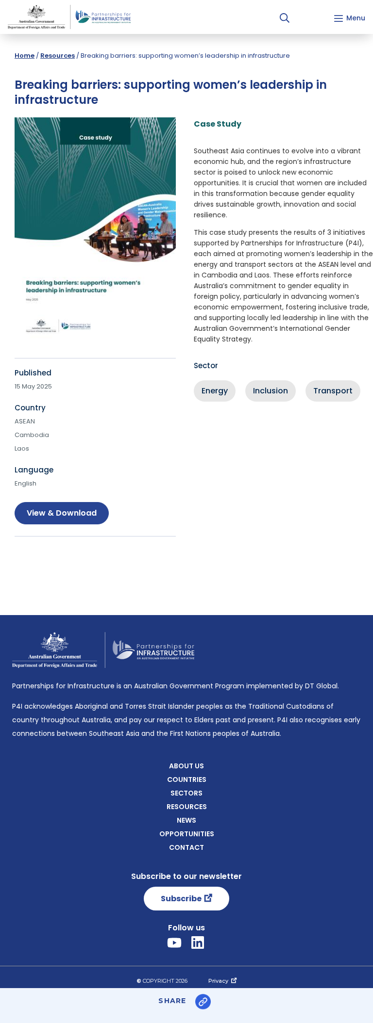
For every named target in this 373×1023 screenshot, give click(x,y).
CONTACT (186, 847)
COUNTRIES (186, 779)
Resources (57, 55)
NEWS (186, 820)
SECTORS (186, 793)
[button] (284, 18)
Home (24, 55)
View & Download (62, 513)
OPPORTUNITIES (186, 834)
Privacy (218, 980)
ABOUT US (186, 766)
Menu (355, 18)
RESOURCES (187, 807)
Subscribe (181, 898)
